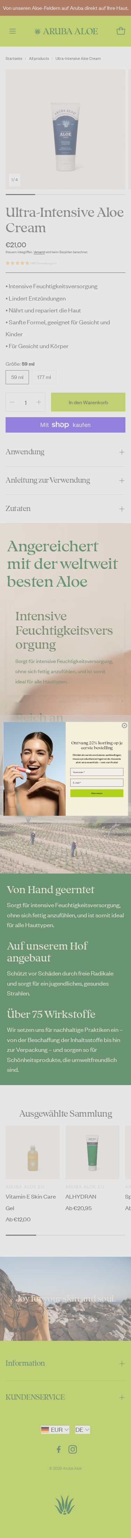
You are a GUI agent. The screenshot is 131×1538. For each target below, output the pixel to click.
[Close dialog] (124, 725)
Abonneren (96, 793)
